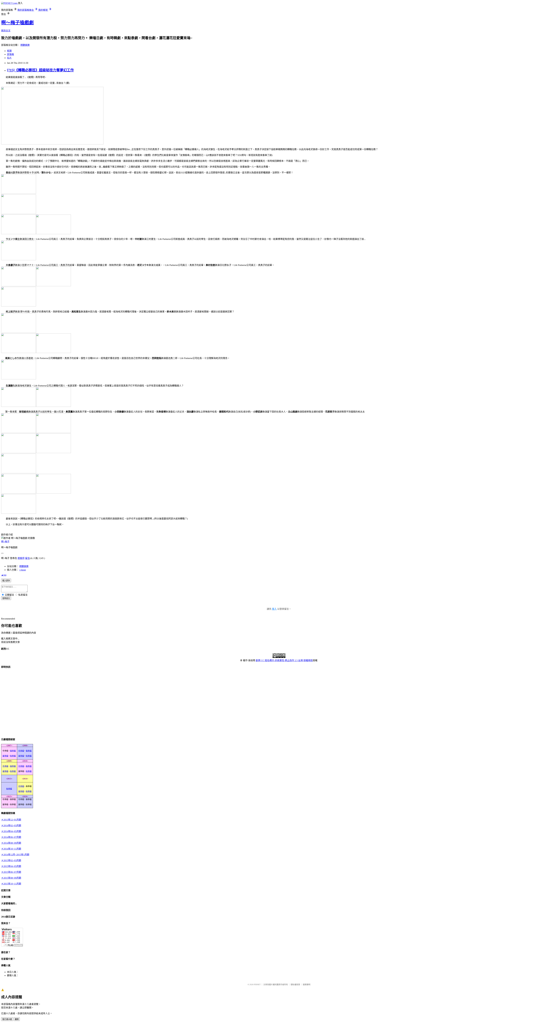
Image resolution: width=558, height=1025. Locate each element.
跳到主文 (5, 30)
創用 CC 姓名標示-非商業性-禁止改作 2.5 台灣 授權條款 (284, 660)
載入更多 (6, 580)
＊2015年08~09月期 (11, 878)
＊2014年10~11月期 (11, 849)
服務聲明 (306, 984)
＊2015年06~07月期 (11, 872)
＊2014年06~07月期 (11, 837)
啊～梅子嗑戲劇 (17, 22)
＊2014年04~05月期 (11, 831)
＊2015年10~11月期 (11, 883)
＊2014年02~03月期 (11, 825)
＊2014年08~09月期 (11, 843)
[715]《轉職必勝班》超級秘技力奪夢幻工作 (40, 70)
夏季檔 (5, 756)
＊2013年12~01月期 (11, 819)
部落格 (10, 54)
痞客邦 (21, 558)
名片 (9, 58)
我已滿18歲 (7, 1019)
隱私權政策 (295, 984)
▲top (3, 575)
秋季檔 (13, 756)
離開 (17, 1019)
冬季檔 (21, 751)
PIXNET (257, 984)
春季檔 (13, 751)
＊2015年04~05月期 (11, 866)
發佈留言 (6, 598)
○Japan (22, 570)
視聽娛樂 (25, 45)
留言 (27, 558)
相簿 (9, 51)
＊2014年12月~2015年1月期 (15, 854)
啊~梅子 (5, 541)
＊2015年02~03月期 (11, 860)
